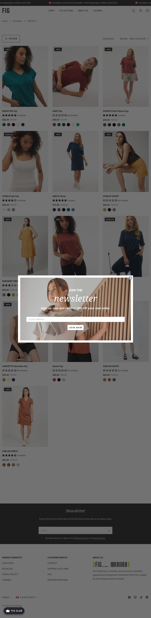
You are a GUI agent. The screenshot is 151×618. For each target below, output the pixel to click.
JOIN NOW (75, 327)
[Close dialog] (130, 278)
